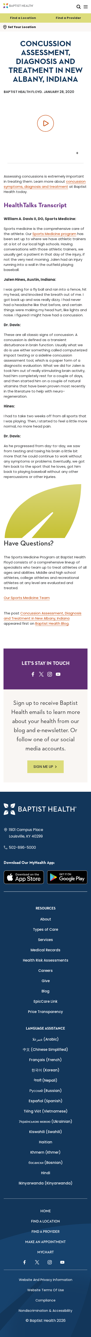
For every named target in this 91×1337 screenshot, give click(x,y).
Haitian (45, 1142)
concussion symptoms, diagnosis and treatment (45, 184)
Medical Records (45, 950)
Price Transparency (45, 1011)
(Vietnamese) (46, 1111)
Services (45, 939)
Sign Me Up (43, 766)
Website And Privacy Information (45, 1279)
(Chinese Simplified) (45, 1049)
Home (45, 1211)
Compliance (45, 1300)
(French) (45, 1059)
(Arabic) (45, 1039)
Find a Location (23, 18)
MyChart (45, 1252)
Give (46, 980)
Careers (45, 970)
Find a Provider (68, 18)
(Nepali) (45, 1080)
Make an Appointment (45, 1242)
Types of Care (45, 929)
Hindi (45, 1172)
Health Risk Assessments (45, 960)
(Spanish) (46, 1100)
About (45, 919)
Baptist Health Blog (52, 623)
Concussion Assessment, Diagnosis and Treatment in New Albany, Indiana (42, 616)
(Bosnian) (45, 1162)
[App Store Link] (24, 877)
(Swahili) (45, 1131)
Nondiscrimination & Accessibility (45, 1310)
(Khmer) (45, 1152)
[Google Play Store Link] (67, 877)
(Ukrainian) (45, 1121)
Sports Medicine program (54, 233)
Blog (45, 991)
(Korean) (46, 1070)
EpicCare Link (45, 1001)
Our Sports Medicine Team (27, 597)
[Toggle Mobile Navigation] (86, 6)
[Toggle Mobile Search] (79, 6)
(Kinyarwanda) (46, 1183)
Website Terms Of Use (45, 1290)
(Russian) (45, 1090)
